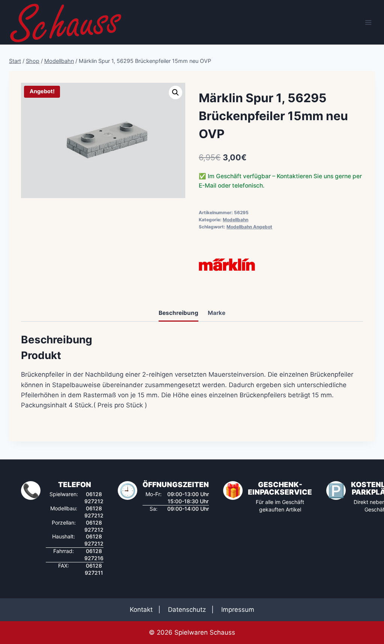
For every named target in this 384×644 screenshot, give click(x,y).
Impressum (237, 609)
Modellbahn (235, 219)
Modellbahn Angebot (249, 227)
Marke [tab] (216, 312)
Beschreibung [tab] (178, 312)
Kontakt (141, 609)
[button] (175, 92)
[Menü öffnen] (368, 22)
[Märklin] (227, 265)
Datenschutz (187, 609)
